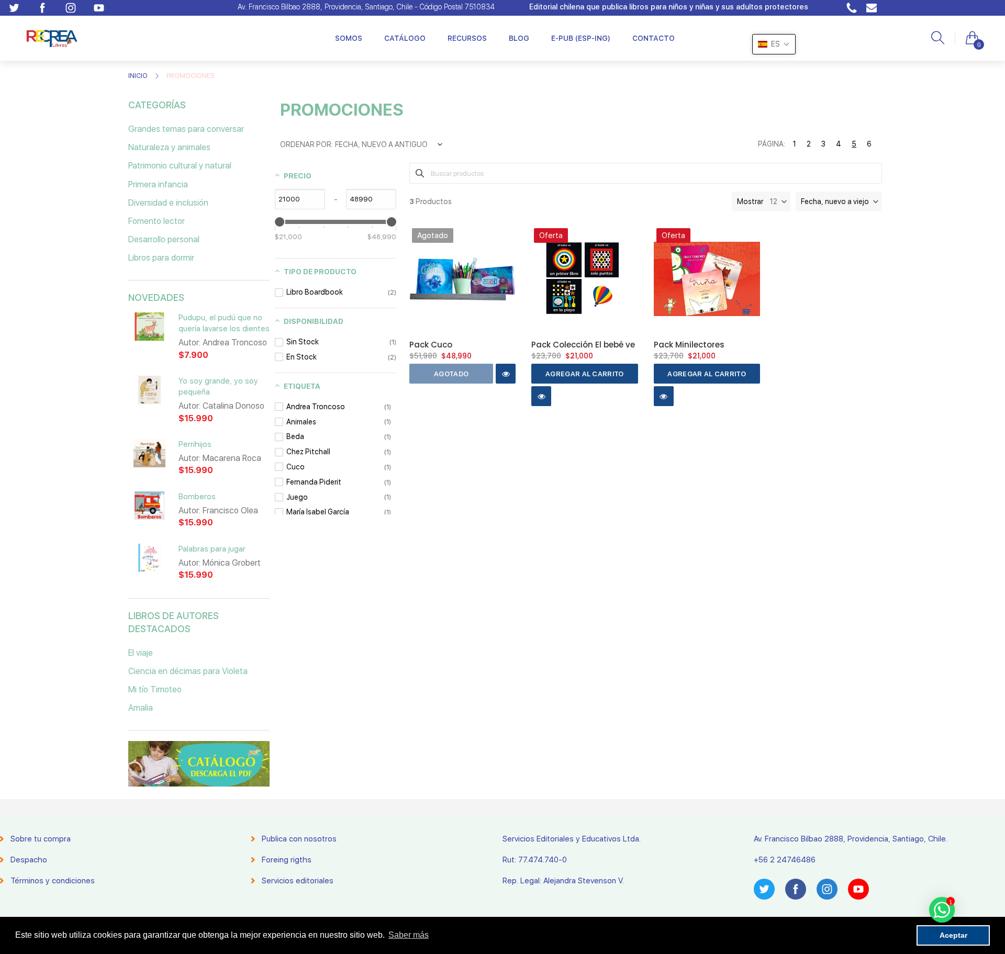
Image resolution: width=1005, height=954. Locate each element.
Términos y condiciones (52, 880)
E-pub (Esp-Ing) (580, 38)
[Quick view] (506, 374)
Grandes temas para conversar (186, 129)
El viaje (140, 653)
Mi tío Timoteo (155, 689)
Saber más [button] (408, 934)
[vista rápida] (149, 333)
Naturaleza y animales (169, 147)
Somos (348, 38)
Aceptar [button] (953, 935)
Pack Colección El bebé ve (583, 344)
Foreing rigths (286, 860)
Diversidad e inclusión (168, 203)
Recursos (467, 38)
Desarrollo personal (163, 239)
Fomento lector (156, 221)
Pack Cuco (430, 344)
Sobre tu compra (40, 839)
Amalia (140, 708)
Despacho (28, 860)
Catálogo (405, 38)
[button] (839, 201)
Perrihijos (194, 444)
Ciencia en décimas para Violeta (188, 671)
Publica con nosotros (299, 839)
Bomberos (197, 496)
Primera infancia (158, 184)
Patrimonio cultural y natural (179, 166)
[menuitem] (348, 38)
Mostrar (750, 201)
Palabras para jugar (211, 549)
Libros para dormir (161, 258)
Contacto (653, 38)
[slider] (279, 222)
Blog (519, 38)
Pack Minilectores (689, 344)
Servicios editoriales (297, 880)
